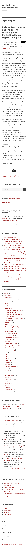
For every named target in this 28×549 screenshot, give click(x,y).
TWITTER (5, 218)
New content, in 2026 (10, 237)
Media (5, 352)
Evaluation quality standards (13, 310)
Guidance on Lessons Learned (14, 318)
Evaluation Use (9, 316)
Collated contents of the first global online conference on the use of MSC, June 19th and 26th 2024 (15, 254)
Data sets (6, 293)
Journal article (9, 358)
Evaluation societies (11, 312)
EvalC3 (6, 439)
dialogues (22, 175)
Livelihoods (8, 320)
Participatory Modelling (12, 327)
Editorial (4, 529)
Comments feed (8, 512)
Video (7, 369)
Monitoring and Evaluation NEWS (10, 6)
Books (7, 356)
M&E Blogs (8, 322)
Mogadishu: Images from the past (14, 446)
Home (4, 521)
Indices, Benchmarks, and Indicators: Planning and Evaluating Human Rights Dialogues (13, 32)
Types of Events (8, 375)
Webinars (8, 387)
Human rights (5, 176)
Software (7, 341)
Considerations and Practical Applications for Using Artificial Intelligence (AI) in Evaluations (13, 241)
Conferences (8, 377)
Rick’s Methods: (6, 532)
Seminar (7, 383)
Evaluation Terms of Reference (14, 314)
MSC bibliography (10, 325)
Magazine (8, 360)
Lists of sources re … (10, 295)
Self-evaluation (9, 335)
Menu (4, 11)
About (4, 525)
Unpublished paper (10, 366)
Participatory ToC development (14, 329)
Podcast (7, 362)
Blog (6, 354)
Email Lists (5, 536)
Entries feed (7, 510)
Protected (6, 373)
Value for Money (10, 350)
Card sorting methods (11, 299)
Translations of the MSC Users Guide (14, 469)
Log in (5, 508)
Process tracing (9, 331)
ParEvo (6, 454)
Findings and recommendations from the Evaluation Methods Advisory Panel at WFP (15, 260)
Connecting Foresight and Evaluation (15, 268)
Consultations (9, 379)
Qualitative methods (11, 333)
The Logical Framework (12, 346)
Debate (7, 381)
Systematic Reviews (11, 343)
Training (7, 385)
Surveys (4, 540)
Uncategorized (15, 175)
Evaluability (8, 304)
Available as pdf (6, 48)
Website (7, 371)
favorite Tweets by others (9, 220)
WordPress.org (8, 514)
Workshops (8, 389)
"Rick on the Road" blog (11, 420)
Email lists (8, 302)
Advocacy (8, 297)
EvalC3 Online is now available (12, 245)
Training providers (10, 348)
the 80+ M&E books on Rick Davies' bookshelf (13, 406)
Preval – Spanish (9, 487)
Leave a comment (14, 176)
